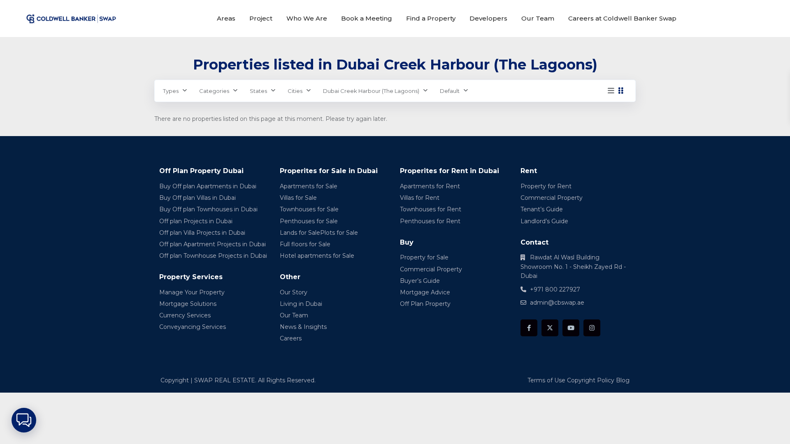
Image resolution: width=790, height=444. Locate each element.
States (258, 91)
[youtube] (570, 327)
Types (171, 91)
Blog (623, 380)
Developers (488, 18)
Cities (295, 91)
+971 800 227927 (555, 289)
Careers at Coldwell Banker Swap (622, 18)
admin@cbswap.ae (557, 302)
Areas (226, 18)
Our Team (537, 18)
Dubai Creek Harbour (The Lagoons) (371, 91)
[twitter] (549, 327)
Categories (214, 91)
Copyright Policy (590, 380)
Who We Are (306, 18)
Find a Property (430, 18)
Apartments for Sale (308, 186)
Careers (291, 338)
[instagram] (591, 327)
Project (260, 18)
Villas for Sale (298, 197)
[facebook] (528, 327)
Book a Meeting (366, 18)
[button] (24, 420)
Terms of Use (546, 380)
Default (450, 91)
